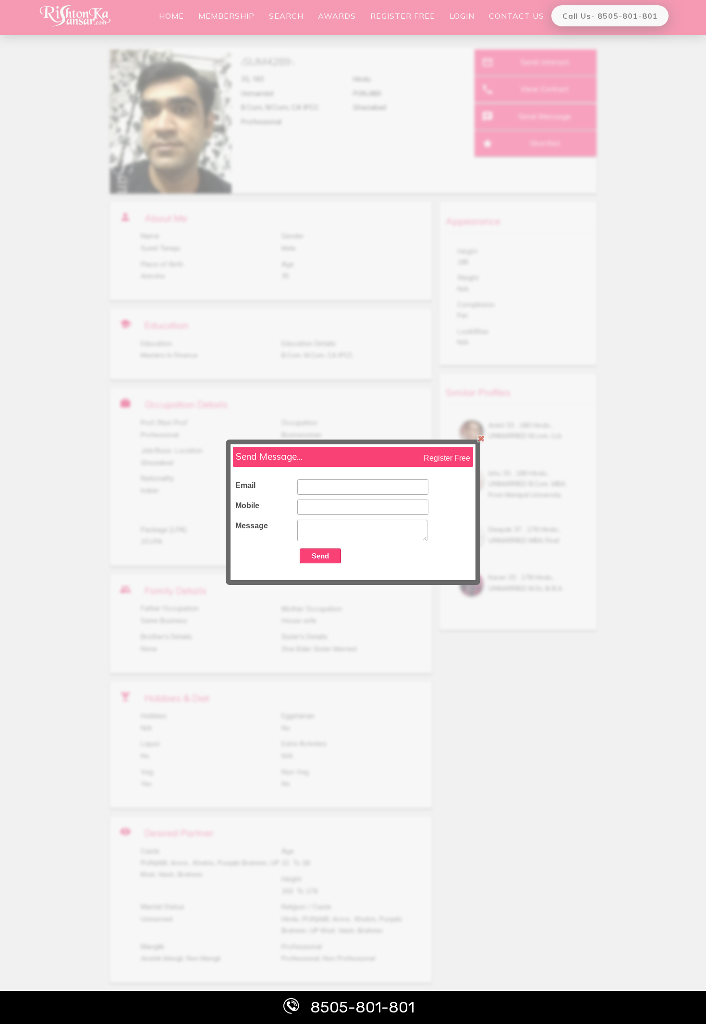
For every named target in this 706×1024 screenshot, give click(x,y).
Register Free (447, 458)
